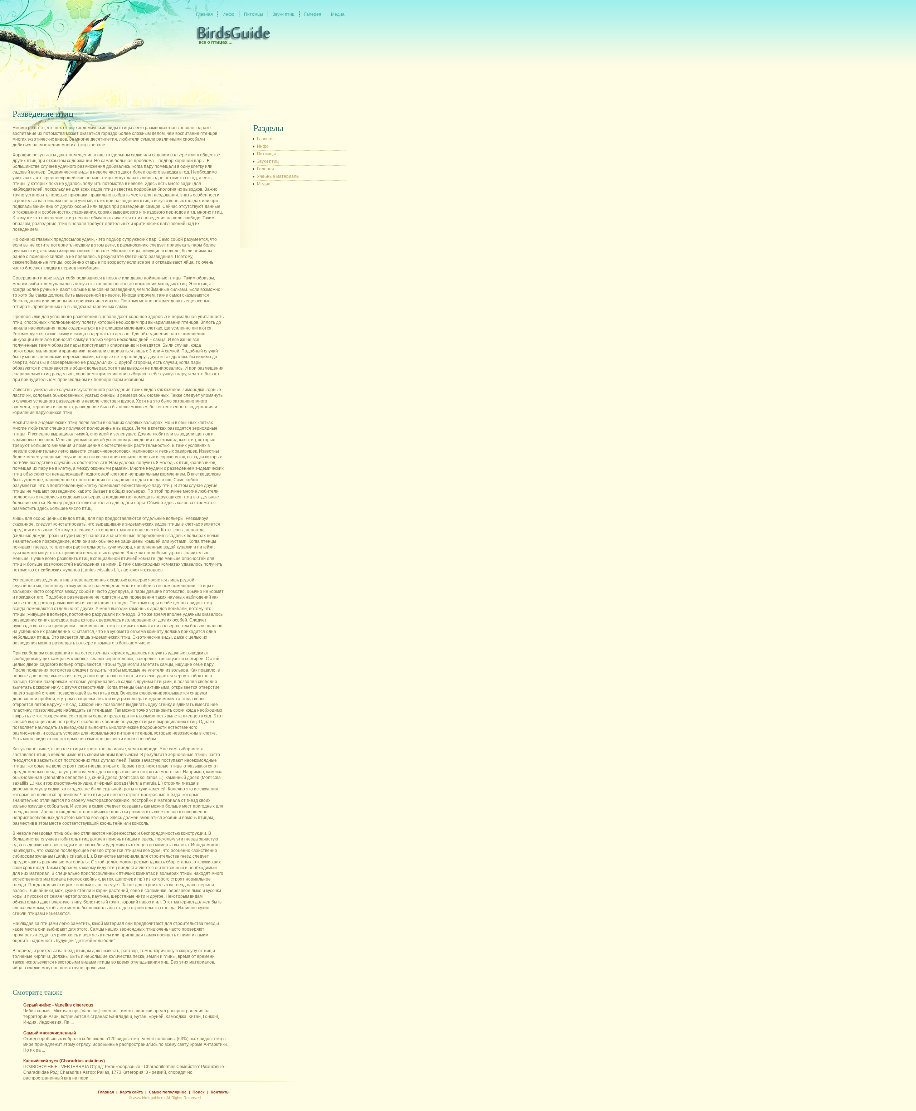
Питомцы (266, 153)
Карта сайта (131, 1092)
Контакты (220, 1092)
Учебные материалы (278, 176)
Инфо (263, 146)
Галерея (265, 168)
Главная (265, 138)
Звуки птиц (268, 161)
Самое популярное (167, 1092)
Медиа (264, 183)
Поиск (199, 1092)
